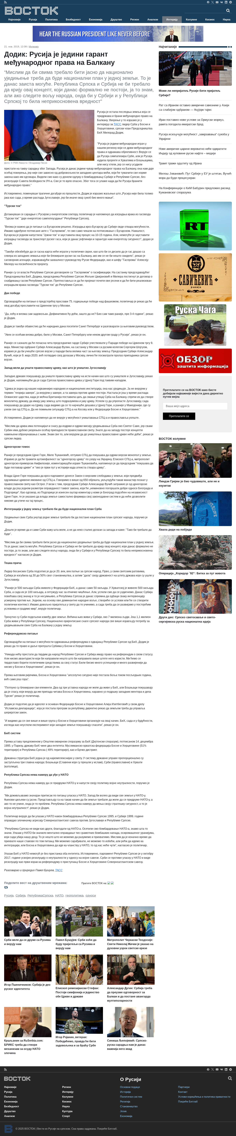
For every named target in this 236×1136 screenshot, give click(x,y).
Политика (51, 19)
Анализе (152, 19)
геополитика (74, 895)
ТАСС (117, 124)
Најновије (14, 19)
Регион (134, 19)
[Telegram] (230, 2)
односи (91, 895)
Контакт (182, 1091)
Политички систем (131, 1096)
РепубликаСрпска (40, 895)
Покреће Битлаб (188, 1101)
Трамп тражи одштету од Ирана (180, 163)
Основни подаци (130, 1086)
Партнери (184, 1086)
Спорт (66, 1116)
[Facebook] (208, 2)
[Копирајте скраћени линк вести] (40, 887)
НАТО (59, 895)
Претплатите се (179, 416)
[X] (212, 2)
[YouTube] (217, 2)
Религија (125, 1101)
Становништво (129, 1106)
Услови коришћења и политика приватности (204, 1096)
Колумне (191, 19)
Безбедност (73, 19)
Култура (67, 1111)
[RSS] (5, 2)
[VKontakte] (221, 2)
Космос (210, 19)
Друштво (116, 19)
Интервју (172, 19)
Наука (226, 19)
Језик (123, 1111)
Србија (20, 895)
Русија (33, 19)
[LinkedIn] (226, 2)
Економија (95, 19)
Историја (125, 1091)
